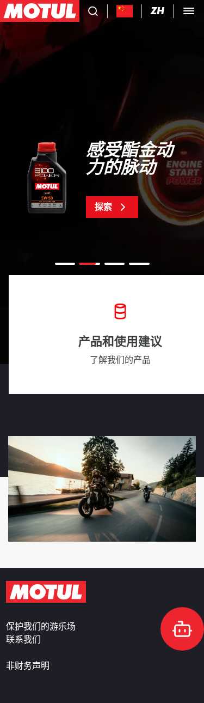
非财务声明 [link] (28, 666)
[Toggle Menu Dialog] (188, 10)
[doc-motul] (182, 629)
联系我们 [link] (23, 639)
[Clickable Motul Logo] (39, 11)
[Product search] (93, 10)
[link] (102, 180)
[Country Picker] (125, 11)
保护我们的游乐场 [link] (41, 626)
